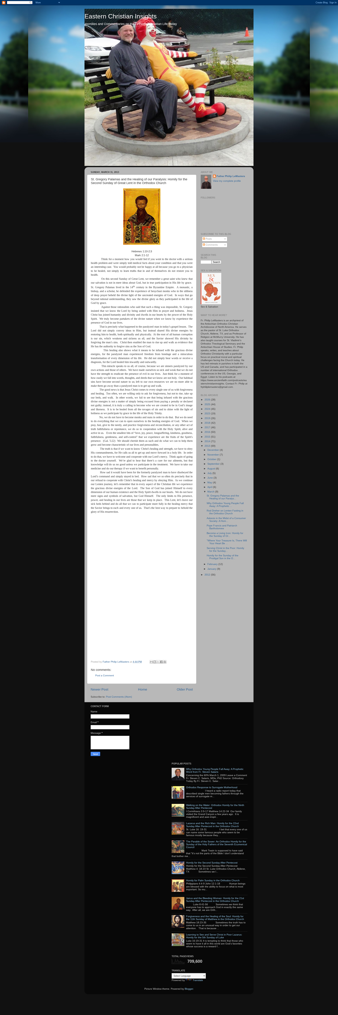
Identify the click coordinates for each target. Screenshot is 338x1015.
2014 (208, 441)
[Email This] (151, 662)
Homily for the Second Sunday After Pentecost (211, 862)
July (209, 473)
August (211, 468)
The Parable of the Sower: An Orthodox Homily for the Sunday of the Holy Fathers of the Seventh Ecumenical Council (216, 844)
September (213, 464)
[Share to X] (158, 662)
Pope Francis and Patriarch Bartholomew (222, 527)
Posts (208, 239)
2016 (208, 432)
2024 (208, 409)
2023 (208, 413)
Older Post (185, 689)
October (212, 459)
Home (142, 689)
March (211, 491)
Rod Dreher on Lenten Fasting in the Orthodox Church (225, 512)
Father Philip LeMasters (231, 176)
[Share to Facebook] (161, 662)
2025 (208, 404)
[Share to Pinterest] (165, 662)
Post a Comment (104, 675)
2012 (208, 574)
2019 (208, 418)
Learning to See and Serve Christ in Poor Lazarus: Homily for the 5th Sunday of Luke (214, 936)
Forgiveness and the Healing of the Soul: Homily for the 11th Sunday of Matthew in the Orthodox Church (215, 918)
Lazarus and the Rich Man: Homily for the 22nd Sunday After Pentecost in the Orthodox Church (212, 824)
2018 (208, 423)
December (213, 450)
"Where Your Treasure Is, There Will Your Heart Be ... (227, 542)
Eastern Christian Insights (120, 16)
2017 (208, 427)
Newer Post (99, 689)
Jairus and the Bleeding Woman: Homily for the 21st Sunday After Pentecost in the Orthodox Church (215, 899)
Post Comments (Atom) (119, 696)
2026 (208, 399)
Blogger (189, 989)
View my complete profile (227, 181)
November (213, 454)
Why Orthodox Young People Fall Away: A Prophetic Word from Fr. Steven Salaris (214, 770)
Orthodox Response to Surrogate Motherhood (211, 787)
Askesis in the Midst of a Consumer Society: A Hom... (226, 519)
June (210, 477)
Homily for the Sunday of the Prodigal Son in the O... (222, 557)
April (210, 487)
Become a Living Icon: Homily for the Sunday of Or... (225, 534)
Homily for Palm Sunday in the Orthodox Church (213, 880)
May (210, 482)
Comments (211, 245)
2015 (208, 436)
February (212, 564)
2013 (208, 446)
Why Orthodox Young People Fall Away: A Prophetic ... (225, 504)
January (212, 569)
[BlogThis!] (155, 662)
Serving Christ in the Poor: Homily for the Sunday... (225, 549)
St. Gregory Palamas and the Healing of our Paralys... (223, 497)
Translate (198, 980)
